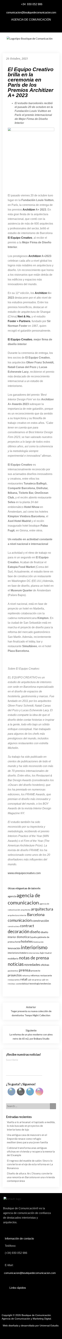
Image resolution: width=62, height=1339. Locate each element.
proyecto (35, 970)
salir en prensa (34, 979)
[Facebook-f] (19, 27)
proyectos (15, 975)
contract (27, 925)
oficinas (45, 964)
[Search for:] (31, 1106)
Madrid (48, 953)
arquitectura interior (17, 915)
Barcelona (35, 914)
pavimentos (13, 970)
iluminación (38, 942)
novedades (32, 964)
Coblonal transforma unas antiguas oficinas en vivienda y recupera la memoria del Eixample (31, 1151)
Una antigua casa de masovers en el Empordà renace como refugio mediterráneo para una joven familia (27, 1138)
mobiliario (13, 958)
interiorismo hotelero (18, 952)
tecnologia (34, 983)
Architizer (29, 209)
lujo (42, 952)
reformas (35, 975)
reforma (26, 975)
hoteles (27, 941)
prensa (24, 970)
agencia (12, 896)
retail (23, 979)
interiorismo (34, 947)
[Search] (53, 1106)
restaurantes (14, 980)
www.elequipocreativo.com (24, 873)
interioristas (34, 953)
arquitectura (42, 909)
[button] (28, 46)
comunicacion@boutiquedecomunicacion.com (31, 12)
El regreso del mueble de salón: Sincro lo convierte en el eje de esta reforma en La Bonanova (30, 1164)
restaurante (46, 975)
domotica (23, 936)
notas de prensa (34, 957)
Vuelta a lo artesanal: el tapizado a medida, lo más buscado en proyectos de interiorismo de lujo (31, 1126)
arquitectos (25, 910)
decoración (18, 931)
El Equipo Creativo (20, 339)
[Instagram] (42, 27)
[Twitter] (27, 27)
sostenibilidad (22, 983)
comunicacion (20, 920)
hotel (17, 941)
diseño (35, 932)
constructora (13, 926)
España (33, 937)
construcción (40, 920)
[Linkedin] (35, 27)
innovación (14, 948)
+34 (23, 4)
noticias (16, 964)
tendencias (45, 983)
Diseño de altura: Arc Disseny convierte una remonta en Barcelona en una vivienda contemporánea (31, 1177)
